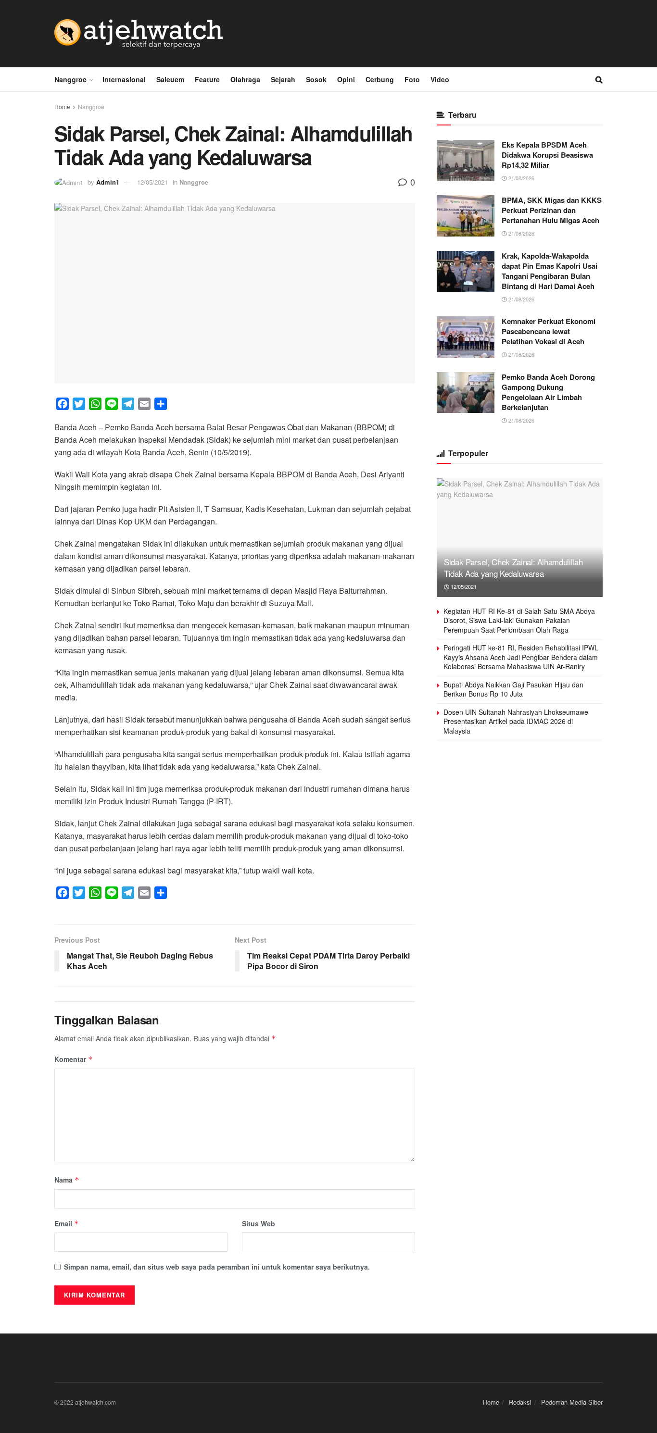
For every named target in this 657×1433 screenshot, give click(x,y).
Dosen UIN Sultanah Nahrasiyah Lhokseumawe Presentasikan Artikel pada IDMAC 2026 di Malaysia (515, 721)
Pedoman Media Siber (572, 1402)
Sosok (316, 79)
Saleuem (170, 79)
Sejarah (283, 79)
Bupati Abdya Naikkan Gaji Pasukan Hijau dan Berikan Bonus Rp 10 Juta (513, 689)
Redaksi (520, 1402)
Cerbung (380, 79)
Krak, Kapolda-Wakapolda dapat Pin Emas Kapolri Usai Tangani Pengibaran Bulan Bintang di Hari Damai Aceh (549, 270)
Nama (66, 1179)
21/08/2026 (520, 178)
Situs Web (258, 1223)
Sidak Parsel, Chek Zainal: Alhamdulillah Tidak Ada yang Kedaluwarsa (513, 567)
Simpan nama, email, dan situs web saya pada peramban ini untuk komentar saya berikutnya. (217, 1266)
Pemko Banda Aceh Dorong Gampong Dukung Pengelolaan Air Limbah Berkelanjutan (548, 392)
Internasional (124, 79)
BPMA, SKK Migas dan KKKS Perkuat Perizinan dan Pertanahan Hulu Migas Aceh (552, 210)
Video (439, 79)
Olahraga (245, 79)
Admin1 (107, 182)
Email (66, 1223)
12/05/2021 (152, 182)
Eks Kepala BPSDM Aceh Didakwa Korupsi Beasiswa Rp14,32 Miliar (547, 154)
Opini (346, 79)
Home (62, 106)
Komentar (73, 1059)
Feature (207, 79)
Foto (412, 79)
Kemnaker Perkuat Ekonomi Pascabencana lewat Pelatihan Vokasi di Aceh (548, 331)
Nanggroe (70, 79)
